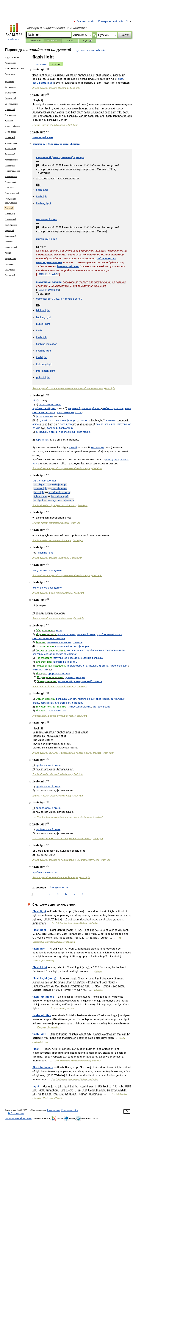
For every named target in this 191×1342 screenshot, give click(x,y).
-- (67, 388)
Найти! (124, 34)
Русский (9, 208)
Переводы (52, 40)
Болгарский (10, 93)
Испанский (10, 137)
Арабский (9, 81)
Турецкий (9, 230)
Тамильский (11, 225)
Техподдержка (53, 1110)
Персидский (10, 182)
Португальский (12, 193)
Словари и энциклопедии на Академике (56, 28)
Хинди (8, 253)
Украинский (10, 236)
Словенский (10, 219)
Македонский (11, 160)
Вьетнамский (11, 104)
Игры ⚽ (87, 40)
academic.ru (14, 39)
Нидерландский (12, 171)
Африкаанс (10, 87)
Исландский (10, 132)
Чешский (9, 264)
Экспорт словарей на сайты (18, 1118)
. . (78, 412)
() (56, 143)
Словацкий (10, 214)
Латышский (10, 148)
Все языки (10, 74)
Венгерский (10, 98)
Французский (11, 247)
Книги (70, 40)
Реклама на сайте (69, 1110)
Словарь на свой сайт (110, 21)
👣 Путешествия (16, 1113)
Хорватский (10, 258)
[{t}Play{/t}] (47, 69)
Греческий (10, 109)
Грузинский (10, 115)
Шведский (10, 269)
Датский (9, 121)
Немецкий (10, 165)
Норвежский (11, 176)
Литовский (10, 154)
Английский (10, 63)
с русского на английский (89, 50)
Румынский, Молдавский (11, 201)
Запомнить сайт (86, 21)
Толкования (34, 40)
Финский (9, 242)
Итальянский (11, 143)
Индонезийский (12, 126)
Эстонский (10, 275)
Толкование (39, 64)
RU (127, 21)
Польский (9, 188)
